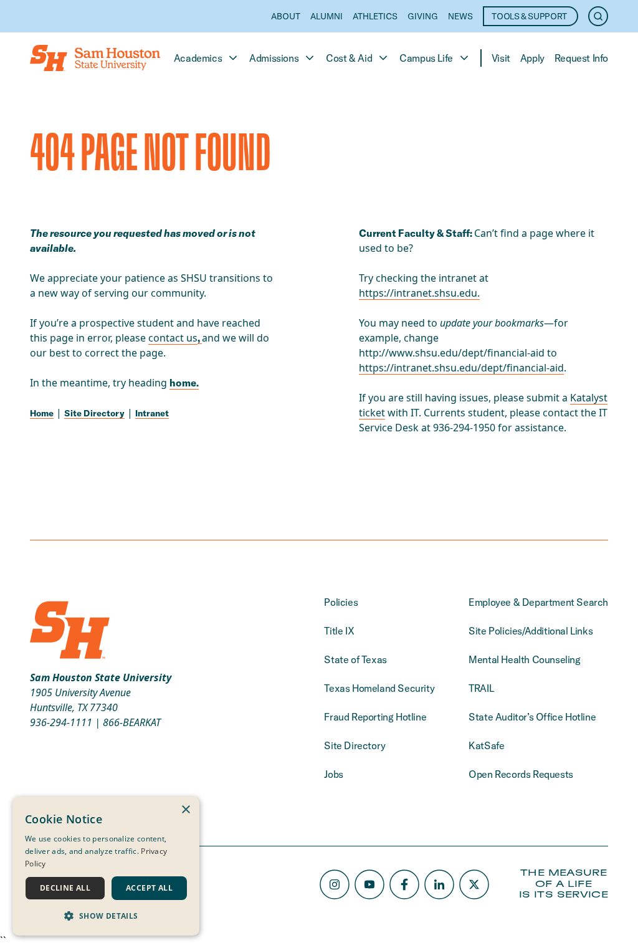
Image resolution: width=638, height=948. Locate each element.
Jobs (333, 774)
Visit (501, 58)
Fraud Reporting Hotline (375, 717)
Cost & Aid (349, 58)
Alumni (326, 16)
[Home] (95, 58)
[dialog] (105, 866)
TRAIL (481, 688)
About (285, 16)
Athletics (375, 16)
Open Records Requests (521, 774)
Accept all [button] (149, 888)
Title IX (339, 631)
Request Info (581, 58)
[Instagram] (335, 884)
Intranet (152, 413)
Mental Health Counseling (524, 659)
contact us (173, 338)
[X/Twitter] (474, 884)
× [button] (185, 810)
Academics (198, 58)
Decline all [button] (65, 888)
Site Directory (94, 413)
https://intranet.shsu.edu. (419, 293)
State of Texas (355, 659)
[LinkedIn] (439, 884)
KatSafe (486, 745)
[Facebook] (404, 884)
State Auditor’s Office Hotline (532, 717)
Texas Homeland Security (379, 688)
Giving (422, 16)
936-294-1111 (61, 722)
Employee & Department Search (538, 602)
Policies (341, 602)
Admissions (273, 58)
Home (42, 413)
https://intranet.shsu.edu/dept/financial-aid (461, 368)
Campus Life (426, 58)
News (460, 16)
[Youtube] (369, 884)
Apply (532, 58)
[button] (106, 915)
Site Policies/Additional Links (531, 631)
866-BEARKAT (132, 722)
